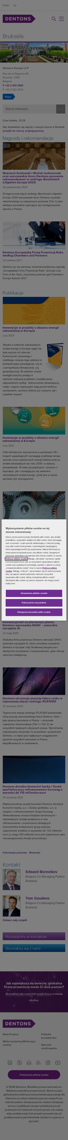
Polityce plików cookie (16, 559)
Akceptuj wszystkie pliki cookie (34, 612)
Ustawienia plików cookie (34, 593)
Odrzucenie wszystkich (34, 603)
